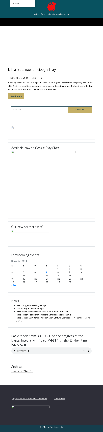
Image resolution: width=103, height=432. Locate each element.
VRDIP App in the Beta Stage (30, 308)
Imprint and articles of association (29, 399)
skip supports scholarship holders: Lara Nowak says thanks (44, 315)
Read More (16, 96)
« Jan (13, 285)
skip (34, 78)
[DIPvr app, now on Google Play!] (51, 5)
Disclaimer (59, 399)
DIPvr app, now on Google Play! (32, 69)
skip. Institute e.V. (54, 427)
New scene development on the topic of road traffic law (42, 311)
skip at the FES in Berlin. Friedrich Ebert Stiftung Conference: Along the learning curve (53, 319)
